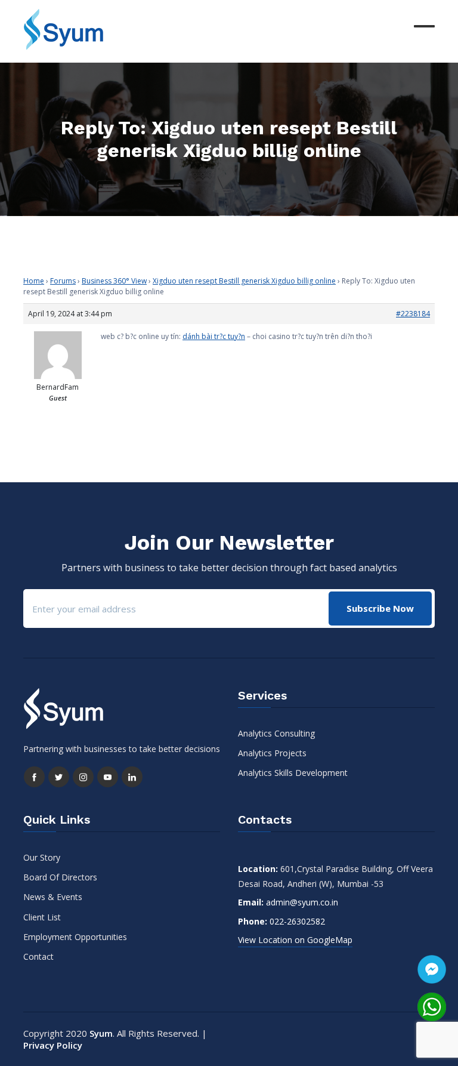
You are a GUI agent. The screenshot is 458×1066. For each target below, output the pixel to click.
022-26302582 (297, 921)
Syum (101, 1033)
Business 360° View (114, 281)
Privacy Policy (52, 1045)
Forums (63, 281)
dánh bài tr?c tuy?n (213, 336)
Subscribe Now (380, 608)
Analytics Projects (272, 753)
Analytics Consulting (276, 733)
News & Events (52, 896)
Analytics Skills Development (293, 772)
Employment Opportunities (75, 936)
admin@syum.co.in (302, 902)
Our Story (41, 857)
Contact (38, 956)
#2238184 (413, 314)
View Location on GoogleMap (295, 939)
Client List (42, 917)
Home (33, 281)
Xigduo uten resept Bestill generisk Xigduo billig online (244, 281)
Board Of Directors (60, 877)
